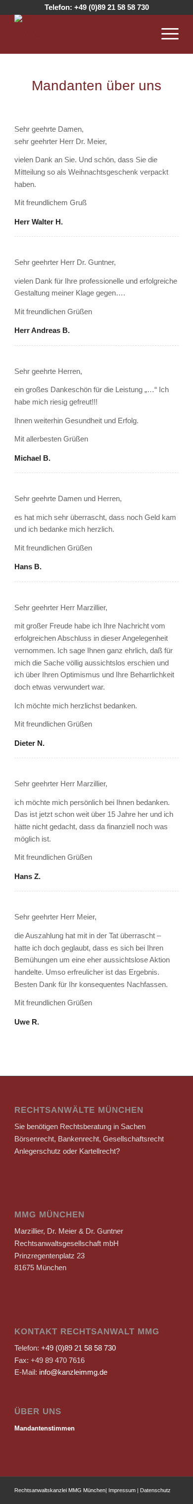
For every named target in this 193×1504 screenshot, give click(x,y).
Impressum (122, 1490)
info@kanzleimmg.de (73, 1372)
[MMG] (79, 34)
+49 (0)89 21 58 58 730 (111, 7)
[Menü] (165, 34)
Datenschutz (155, 1490)
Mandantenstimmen (44, 1428)
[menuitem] (165, 34)
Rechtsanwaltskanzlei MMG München (59, 1490)
